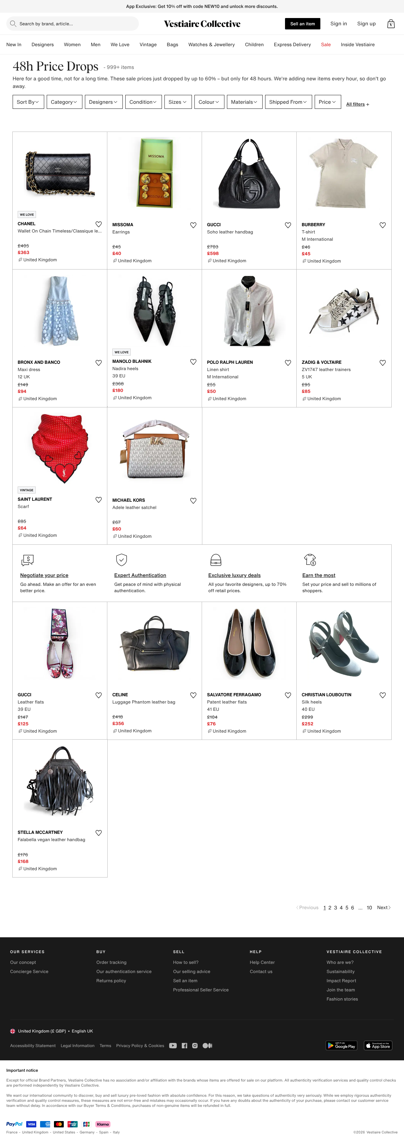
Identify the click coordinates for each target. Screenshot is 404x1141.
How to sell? (186, 962)
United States (64, 1132)
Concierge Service (29, 971)
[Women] (85, 44)
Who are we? (340, 962)
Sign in (338, 23)
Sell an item (302, 23)
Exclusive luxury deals (234, 575)
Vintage (148, 44)
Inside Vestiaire (358, 44)
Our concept (23, 962)
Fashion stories (342, 999)
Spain (104, 1132)
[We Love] (134, 44)
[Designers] (58, 44)
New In (13, 44)
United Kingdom (35, 1132)
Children (254, 44)
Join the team (341, 990)
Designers (43, 44)
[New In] (26, 44)
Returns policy (111, 980)
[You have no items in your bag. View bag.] (391, 23)
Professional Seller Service (201, 990)
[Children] (268, 44)
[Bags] (183, 44)
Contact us (261, 971)
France (12, 1132)
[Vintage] (161, 44)
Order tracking (111, 962)
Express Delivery (292, 44)
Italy (116, 1132)
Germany (87, 1132)
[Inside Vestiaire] (379, 44)
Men (96, 44)
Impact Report (341, 980)
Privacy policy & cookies (140, 1046)
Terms (105, 1046)
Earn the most (319, 575)
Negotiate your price (44, 575)
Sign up (366, 23)
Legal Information (77, 1046)
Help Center (262, 962)
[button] (391, 23)
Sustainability (341, 971)
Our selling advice (191, 971)
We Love (119, 44)
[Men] (105, 44)
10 (369, 907)
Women (72, 44)
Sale (326, 44)
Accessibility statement (33, 1046)
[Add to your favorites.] (98, 224)
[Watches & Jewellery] (239, 44)
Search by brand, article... (46, 23)
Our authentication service (124, 971)
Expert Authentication (140, 575)
